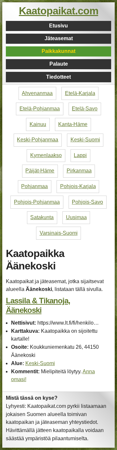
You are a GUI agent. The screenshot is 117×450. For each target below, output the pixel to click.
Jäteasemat (59, 38)
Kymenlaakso (46, 155)
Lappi (80, 155)
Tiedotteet (58, 77)
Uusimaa (76, 217)
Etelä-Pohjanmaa (40, 108)
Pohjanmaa (34, 186)
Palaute (58, 64)
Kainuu (38, 124)
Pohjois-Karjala (78, 186)
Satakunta (42, 217)
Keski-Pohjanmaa (37, 139)
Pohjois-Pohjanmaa (37, 202)
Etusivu (58, 25)
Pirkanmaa (79, 170)
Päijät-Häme (39, 170)
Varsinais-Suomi (59, 233)
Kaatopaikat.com (58, 11)
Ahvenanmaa (37, 93)
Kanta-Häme (72, 124)
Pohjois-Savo (87, 202)
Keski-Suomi (85, 139)
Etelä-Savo (85, 108)
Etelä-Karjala (80, 93)
